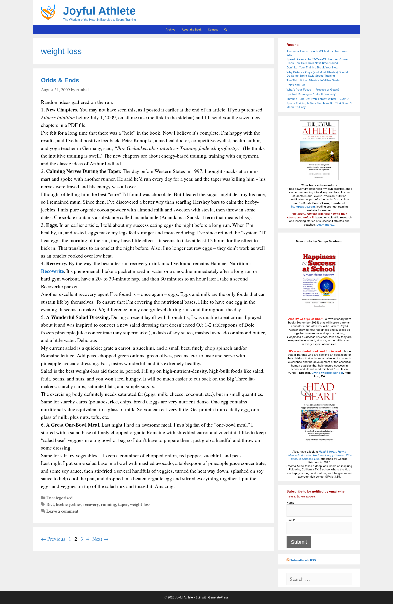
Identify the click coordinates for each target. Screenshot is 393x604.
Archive (170, 29)
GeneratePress (218, 597)
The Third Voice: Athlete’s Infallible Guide (313, 80)
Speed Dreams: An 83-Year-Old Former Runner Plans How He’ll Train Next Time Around (317, 61)
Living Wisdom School (327, 372)
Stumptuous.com (303, 206)
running (108, 504)
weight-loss (140, 504)
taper (123, 504)
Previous (53, 538)
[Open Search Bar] (226, 29)
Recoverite (52, 271)
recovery (91, 504)
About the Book (191, 29)
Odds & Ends (60, 80)
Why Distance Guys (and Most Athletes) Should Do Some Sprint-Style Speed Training (317, 73)
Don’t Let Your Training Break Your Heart (313, 67)
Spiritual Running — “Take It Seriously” (312, 94)
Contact (213, 29)
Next (100, 538)
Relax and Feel (296, 84)
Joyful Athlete (99, 11)
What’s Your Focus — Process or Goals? (313, 89)
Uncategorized (59, 497)
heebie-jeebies (68, 504)
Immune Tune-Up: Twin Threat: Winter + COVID (318, 98)
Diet (50, 504)
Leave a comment (62, 511)
